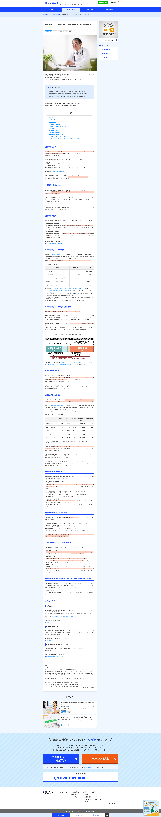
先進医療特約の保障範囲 (54, 132)
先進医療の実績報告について (57, 254)
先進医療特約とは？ (53, 128)
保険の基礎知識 (56, 14)
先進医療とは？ (52, 117)
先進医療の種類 (52, 122)
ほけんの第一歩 (46, 14)
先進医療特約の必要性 (54, 130)
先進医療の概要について (57, 204)
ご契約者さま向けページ (89, 767)
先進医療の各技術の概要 (57, 171)
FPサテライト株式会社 (50, 669)
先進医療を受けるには (54, 120)
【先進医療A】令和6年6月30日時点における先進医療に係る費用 (67, 288)
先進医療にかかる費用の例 (55, 124)
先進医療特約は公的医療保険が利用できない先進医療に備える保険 (64, 139)
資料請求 (113, 2)
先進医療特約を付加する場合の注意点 (57, 136)
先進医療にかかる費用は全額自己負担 (57, 126)
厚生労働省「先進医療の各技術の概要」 (55, 243)
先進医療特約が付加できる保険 (56, 134)
